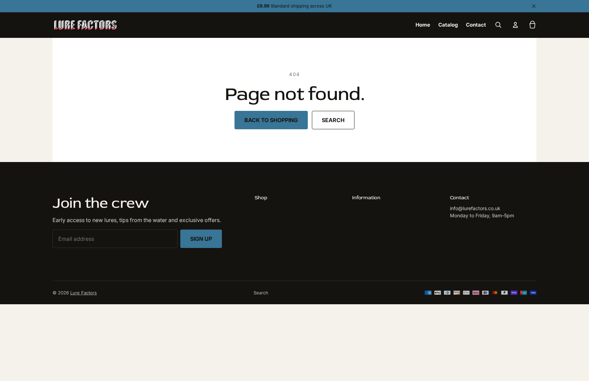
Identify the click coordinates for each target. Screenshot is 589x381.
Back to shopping (271, 120)
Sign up (201, 238)
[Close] (534, 6)
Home (423, 24)
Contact (476, 24)
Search (333, 120)
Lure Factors (83, 292)
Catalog (448, 24)
